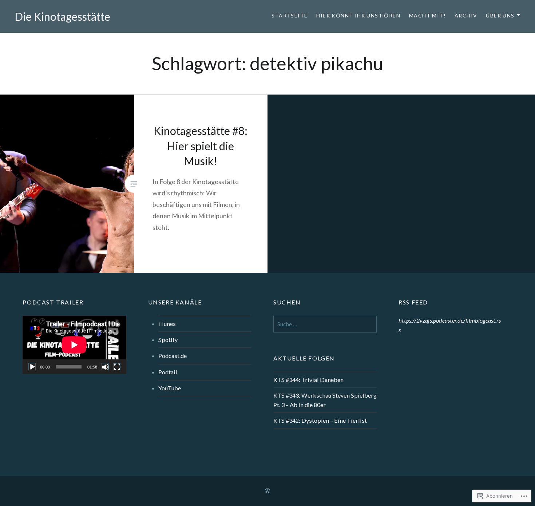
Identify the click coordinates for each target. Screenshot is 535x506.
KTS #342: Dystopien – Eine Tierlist (320, 420)
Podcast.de (172, 355)
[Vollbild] (116, 366)
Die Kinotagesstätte (62, 16)
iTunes (167, 323)
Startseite (290, 15)
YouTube (169, 388)
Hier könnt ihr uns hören (358, 15)
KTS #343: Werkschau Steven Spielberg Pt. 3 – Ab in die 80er (325, 400)
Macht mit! (427, 15)
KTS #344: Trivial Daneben (308, 379)
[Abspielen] (32, 366)
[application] (74, 345)
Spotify (168, 339)
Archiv (466, 15)
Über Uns (500, 15)
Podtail (167, 371)
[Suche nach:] (325, 323)
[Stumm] (105, 366)
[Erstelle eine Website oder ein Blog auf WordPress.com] (267, 491)
